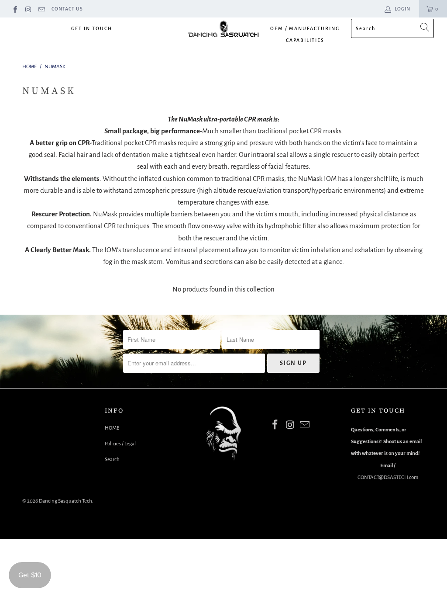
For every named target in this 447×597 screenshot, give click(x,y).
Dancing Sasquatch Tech (65, 501)
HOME (112, 428)
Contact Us (67, 8)
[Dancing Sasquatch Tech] (223, 31)
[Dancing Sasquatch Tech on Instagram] (27, 8)
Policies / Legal (120, 444)
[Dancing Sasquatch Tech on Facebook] (14, 8)
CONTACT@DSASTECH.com (388, 477)
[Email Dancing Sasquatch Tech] (41, 8)
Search (112, 459)
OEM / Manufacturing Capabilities (305, 34)
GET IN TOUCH (91, 28)
